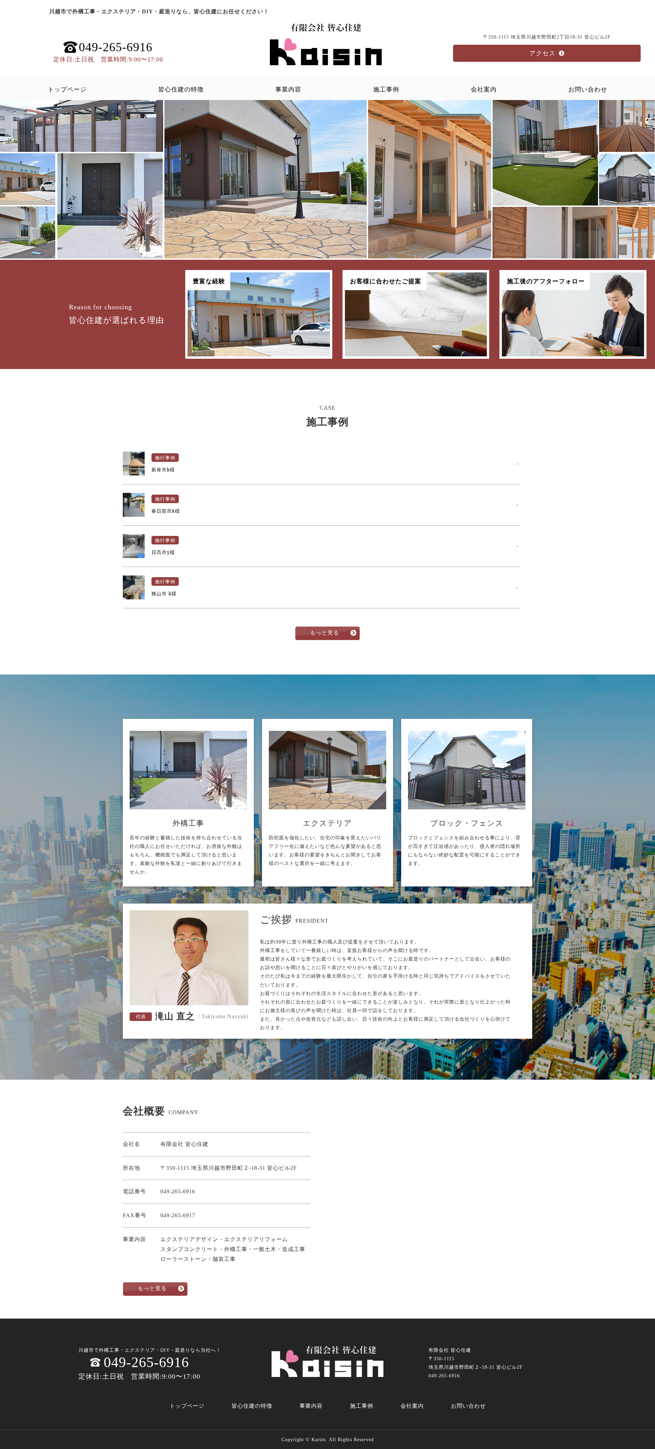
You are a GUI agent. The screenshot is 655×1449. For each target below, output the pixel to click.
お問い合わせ (587, 89)
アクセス (542, 53)
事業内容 (288, 89)
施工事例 (386, 89)
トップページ (67, 89)
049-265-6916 (146, 1362)
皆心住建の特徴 (181, 89)
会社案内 (484, 89)
